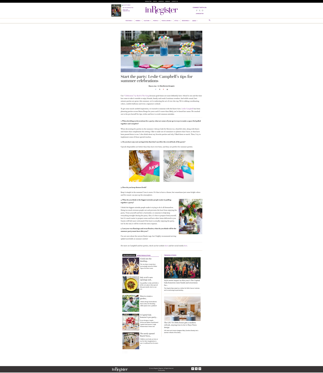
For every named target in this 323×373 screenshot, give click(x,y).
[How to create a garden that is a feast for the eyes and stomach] (130, 303)
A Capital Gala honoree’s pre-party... (148, 316)
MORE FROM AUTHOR (143, 255)
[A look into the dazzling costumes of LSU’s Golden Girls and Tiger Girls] (130, 266)
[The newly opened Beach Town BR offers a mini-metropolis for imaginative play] (130, 340)
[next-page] (126, 352)
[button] (210, 20)
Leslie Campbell (187, 109)
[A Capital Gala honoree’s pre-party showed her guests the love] (130, 322)
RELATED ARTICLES (129, 255)
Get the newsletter (128, 7)
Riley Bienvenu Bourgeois (167, 86)
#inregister (199, 13)
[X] (159, 89)
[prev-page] (123, 352)
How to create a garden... (146, 297)
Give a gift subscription (126, 10)
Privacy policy (161, 370)
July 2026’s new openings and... (146, 278)
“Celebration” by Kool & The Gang (136, 96)
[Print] (167, 89)
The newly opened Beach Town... (147, 334)
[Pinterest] (163, 89)
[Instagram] (202, 10)
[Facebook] (196, 10)
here (166, 246)
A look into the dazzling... (145, 260)
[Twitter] (199, 10)
